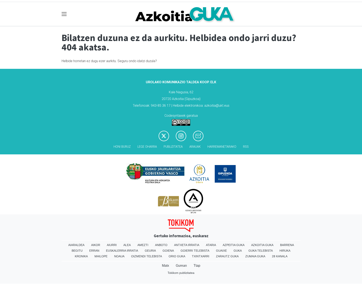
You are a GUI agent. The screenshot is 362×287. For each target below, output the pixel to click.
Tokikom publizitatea (181, 272)
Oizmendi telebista (146, 256)
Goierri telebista (195, 250)
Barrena (287, 245)
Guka (238, 250)
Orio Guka (177, 256)
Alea (127, 245)
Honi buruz (122, 147)
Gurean (181, 265)
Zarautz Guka (227, 256)
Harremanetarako (221, 147)
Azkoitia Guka (262, 245)
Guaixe (221, 250)
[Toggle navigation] (64, 14)
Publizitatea (173, 147)
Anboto (161, 245)
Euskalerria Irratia (122, 250)
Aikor (95, 245)
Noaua (119, 256)
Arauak (195, 147)
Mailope (100, 256)
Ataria (211, 245)
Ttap (197, 265)
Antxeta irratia (186, 245)
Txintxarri (200, 256)
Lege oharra (147, 147)
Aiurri (112, 245)
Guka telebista (260, 250)
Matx (165, 265)
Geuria (150, 250)
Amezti (142, 245)
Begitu (77, 250)
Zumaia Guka (255, 256)
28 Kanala (279, 256)
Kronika (81, 256)
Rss (246, 147)
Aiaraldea (76, 245)
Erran (94, 250)
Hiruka (284, 250)
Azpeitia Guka (233, 245)
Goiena (168, 250)
